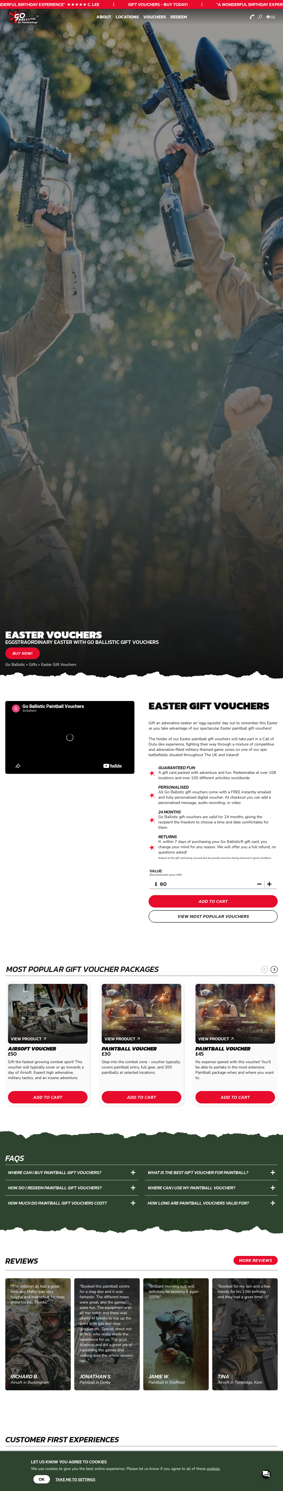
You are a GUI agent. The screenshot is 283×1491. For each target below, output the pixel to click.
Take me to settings (75, 1479)
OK (42, 1479)
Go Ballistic (15, 664)
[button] (264, 969)
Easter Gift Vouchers (58, 664)
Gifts (33, 664)
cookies (213, 1468)
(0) (272, 17)
